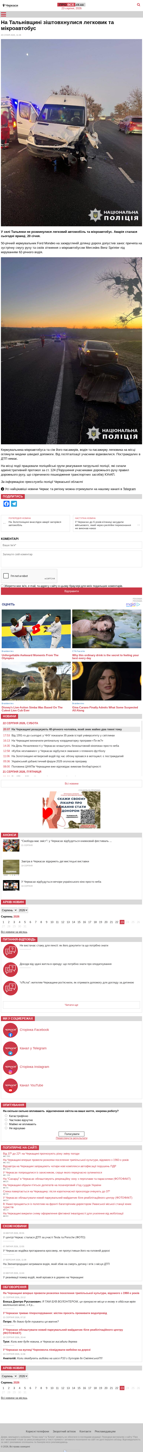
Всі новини (71, 783)
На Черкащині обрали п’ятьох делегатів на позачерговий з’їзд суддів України (52, 1185)
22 (116, 922)
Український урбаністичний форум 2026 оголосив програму (49, 761)
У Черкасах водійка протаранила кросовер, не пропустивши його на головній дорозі (56, 1250)
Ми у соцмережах (18, 1018)
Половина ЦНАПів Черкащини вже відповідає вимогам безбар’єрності (56, 766)
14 (73, 922)
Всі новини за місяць (14, 931)
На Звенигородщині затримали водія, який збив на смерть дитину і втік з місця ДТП (56, 1263)
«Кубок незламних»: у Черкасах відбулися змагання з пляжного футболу (58, 750)
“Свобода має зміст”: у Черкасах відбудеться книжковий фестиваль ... (66, 840)
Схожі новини (15, 1226)
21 (111, 922)
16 (84, 922)
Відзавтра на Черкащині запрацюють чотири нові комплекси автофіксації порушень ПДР (59, 1166)
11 (57, 922)
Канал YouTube (31, 1085)
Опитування (13, 1105)
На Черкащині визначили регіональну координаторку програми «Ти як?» (57, 740)
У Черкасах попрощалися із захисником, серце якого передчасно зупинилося (52, 1172)
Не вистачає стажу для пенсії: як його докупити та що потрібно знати (64, 945)
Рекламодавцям (105, 1431)
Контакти (85, 1431)
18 (95, 922)
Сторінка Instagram (34, 1067)
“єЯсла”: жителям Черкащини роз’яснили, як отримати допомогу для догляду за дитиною (77, 982)
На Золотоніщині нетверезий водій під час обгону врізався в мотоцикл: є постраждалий (67, 756)
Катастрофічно (18, 1116)
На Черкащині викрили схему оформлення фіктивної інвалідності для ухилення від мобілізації (63, 1213)
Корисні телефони (37, 1431)
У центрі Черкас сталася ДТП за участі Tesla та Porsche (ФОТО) (44, 1237)
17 (89, 922)
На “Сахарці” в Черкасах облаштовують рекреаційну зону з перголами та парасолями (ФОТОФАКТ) (67, 1178)
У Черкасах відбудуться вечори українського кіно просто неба (61, 881)
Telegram (129, 489)
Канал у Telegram (33, 1048)
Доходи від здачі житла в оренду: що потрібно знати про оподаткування (66, 963)
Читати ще (71, 1004)
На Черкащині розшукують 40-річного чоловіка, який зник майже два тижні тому (67, 729)
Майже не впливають (22, 1124)
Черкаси (11, 5)
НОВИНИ (9, 716)
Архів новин (13, 902)
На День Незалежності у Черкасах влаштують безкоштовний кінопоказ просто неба (65, 745)
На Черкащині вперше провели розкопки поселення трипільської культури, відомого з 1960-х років (66, 1159)
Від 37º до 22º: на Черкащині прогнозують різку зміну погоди (41, 1153)
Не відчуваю (17, 1128)
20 (105, 922)
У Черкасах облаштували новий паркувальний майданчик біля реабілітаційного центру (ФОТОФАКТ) (67, 1197)
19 (100, 922)
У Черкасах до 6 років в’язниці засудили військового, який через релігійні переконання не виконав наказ (103, 525)
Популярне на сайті (20, 1147)
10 (51, 922)
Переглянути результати (71, 1138)
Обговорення (14, 1287)
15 (78, 922)
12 (62, 922)
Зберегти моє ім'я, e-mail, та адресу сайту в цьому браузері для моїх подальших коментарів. (63, 585)
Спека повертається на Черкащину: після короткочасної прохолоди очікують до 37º (56, 1191)
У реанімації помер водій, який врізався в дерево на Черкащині (43, 1277)
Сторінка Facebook (34, 1030)
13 (68, 922)
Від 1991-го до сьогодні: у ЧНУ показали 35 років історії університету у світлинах (63, 735)
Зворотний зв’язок (64, 1431)
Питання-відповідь (19, 939)
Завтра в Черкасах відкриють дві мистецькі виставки (55, 861)
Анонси (9, 835)
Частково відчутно (21, 1120)
